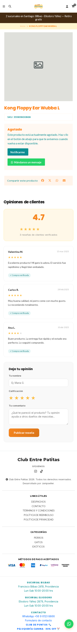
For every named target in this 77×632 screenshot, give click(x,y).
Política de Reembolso (39, 515)
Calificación (16, 391)
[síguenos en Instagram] (36, 471)
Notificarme (17, 152)
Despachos (38, 502)
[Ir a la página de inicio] (38, 6)
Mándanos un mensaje (27, 162)
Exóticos (38, 546)
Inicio (22, 26)
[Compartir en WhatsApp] (57, 180)
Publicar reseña (24, 432)
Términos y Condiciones (39, 510)
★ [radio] (11, 398)
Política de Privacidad (39, 519)
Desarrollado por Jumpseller (38, 483)
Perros (38, 538)
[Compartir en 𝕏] (50, 180)
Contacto (38, 506)
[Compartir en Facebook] (43, 180)
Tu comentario (17, 405)
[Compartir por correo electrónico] (64, 180)
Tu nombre (15, 375)
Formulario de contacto (38, 620)
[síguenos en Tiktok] (42, 471)
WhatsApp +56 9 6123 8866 (38, 616)
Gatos (38, 542)
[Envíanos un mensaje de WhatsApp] (68, 623)
